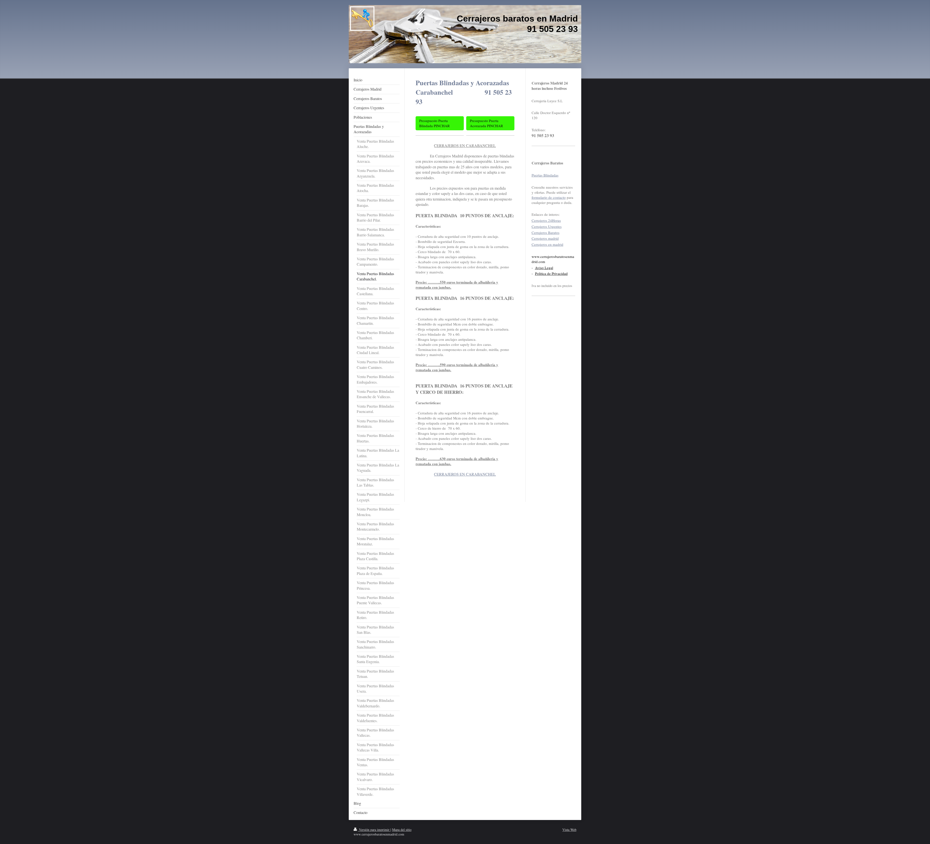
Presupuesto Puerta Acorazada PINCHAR (486, 123)
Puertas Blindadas (545, 175)
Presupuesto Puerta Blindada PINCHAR (434, 123)
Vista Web (569, 829)
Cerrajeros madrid (545, 238)
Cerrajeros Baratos (545, 232)
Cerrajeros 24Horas (546, 220)
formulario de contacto (549, 197)
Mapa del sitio (401, 829)
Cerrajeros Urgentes (547, 226)
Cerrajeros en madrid (547, 244)
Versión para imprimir (374, 829)
